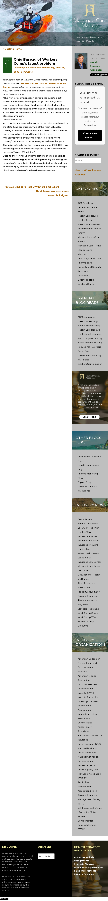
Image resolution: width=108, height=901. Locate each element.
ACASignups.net (86, 317)
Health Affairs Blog (88, 321)
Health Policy (85, 220)
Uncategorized (86, 279)
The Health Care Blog (89, 355)
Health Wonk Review (89, 224)
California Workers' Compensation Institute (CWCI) (87, 688)
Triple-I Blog (84, 482)
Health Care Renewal (89, 329)
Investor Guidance (84, 874)
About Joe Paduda (84, 857)
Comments (27, 72)
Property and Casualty (89, 267)
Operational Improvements (88, 867)
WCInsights (84, 490)
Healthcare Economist (90, 334)
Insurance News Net (88, 540)
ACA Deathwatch (87, 203)
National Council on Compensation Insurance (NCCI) (88, 761)
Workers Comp (86, 284)
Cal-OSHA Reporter (88, 527)
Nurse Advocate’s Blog (90, 342)
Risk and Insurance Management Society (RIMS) (89, 799)
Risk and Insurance (88, 596)
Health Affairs (85, 532)
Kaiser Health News (88, 553)
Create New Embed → (90, 135)
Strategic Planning (84, 864)
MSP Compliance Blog (90, 338)
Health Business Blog (89, 325)
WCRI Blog (83, 359)
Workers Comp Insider (90, 364)
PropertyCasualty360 (89, 591)
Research (83, 275)
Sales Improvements (85, 871)
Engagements (81, 860)
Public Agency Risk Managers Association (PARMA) (89, 773)
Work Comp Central (88, 613)
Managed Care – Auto (89, 245)
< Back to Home (12, 49)
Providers (83, 271)
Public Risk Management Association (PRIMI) (88, 786)
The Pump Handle (87, 486)
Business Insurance (88, 523)
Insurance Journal (87, 536)
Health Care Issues (88, 215)
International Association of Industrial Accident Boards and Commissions (88, 714)
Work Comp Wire (87, 617)
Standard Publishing (88, 608)
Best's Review (85, 519)
